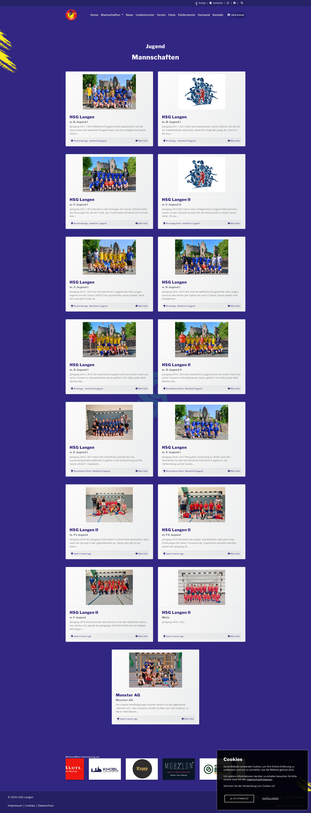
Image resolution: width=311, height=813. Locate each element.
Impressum (15, 805)
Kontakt (218, 15)
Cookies (30, 805)
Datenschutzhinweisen (259, 779)
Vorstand (204, 15)
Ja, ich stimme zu (239, 798)
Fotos (171, 15)
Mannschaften (111, 15)
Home (94, 15)
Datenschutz (46, 805)
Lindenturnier (145, 15)
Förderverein (186, 15)
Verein (161, 15)
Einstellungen (270, 798)
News (129, 15)
